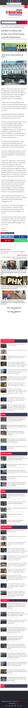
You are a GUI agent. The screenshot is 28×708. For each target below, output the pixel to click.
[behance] (17, 1)
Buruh (11, 26)
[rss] (18, 706)
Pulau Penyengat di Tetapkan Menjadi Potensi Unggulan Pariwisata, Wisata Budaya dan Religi (16, 484)
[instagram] (19, 1)
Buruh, (21, 41)
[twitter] (10, 1)
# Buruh (12, 233)
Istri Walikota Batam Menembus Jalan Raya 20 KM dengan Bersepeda (16, 502)
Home (2, 26)
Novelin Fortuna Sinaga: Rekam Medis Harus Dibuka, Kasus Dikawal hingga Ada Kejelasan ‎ (17, 384)
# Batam (7, 233)
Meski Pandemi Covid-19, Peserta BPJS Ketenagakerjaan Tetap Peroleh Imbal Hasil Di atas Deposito (16, 440)
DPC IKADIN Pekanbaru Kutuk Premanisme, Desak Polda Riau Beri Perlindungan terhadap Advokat (17, 399)
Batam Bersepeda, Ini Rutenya (14, 514)
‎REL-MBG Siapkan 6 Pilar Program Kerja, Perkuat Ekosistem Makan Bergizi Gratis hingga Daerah (17, 378)
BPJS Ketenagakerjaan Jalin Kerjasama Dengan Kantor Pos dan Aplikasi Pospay (17, 426)
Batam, (18, 41)
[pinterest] (15, 1)
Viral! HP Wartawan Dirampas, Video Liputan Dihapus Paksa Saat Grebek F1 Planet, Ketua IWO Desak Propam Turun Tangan (17, 364)
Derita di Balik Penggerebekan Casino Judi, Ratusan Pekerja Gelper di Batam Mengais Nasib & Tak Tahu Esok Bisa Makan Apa (16, 606)
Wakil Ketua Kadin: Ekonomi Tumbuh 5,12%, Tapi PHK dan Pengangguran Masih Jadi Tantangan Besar (13, 272)
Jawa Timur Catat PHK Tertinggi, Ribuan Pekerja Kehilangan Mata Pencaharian (14, 287)
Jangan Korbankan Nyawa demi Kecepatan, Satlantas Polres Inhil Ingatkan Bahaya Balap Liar (15, 638)
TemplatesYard (22, 701)
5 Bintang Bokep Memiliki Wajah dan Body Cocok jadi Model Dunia (17, 358)
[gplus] (13, 1)
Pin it (9, 240)
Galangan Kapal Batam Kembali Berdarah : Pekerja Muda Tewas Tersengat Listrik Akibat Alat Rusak (13, 302)
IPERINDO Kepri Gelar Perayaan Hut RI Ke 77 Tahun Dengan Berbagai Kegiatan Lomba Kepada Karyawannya (17, 419)
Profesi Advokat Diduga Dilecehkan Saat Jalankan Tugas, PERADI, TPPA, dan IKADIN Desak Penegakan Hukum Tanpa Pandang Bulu (14, 391)
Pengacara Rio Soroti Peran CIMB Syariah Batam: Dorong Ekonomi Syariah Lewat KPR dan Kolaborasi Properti (17, 371)
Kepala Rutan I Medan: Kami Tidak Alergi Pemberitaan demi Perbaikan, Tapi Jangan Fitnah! (17, 621)
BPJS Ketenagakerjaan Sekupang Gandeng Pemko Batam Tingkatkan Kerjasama (16, 433)
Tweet (9, 237)
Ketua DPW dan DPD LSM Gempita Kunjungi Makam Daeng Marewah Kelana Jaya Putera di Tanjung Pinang (17, 458)
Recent (5, 600)
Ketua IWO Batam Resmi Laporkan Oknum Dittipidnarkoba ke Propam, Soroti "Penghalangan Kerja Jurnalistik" (17, 614)
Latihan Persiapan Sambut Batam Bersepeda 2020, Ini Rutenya (15, 521)
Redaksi (17, 703)
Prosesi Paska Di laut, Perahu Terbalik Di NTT (16, 344)
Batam (6, 26)
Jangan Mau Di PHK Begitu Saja (17, 350)
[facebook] (8, 1)
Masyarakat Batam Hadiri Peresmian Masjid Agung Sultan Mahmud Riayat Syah (17, 471)
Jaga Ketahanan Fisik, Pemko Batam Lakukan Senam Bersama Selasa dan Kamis (16, 496)
